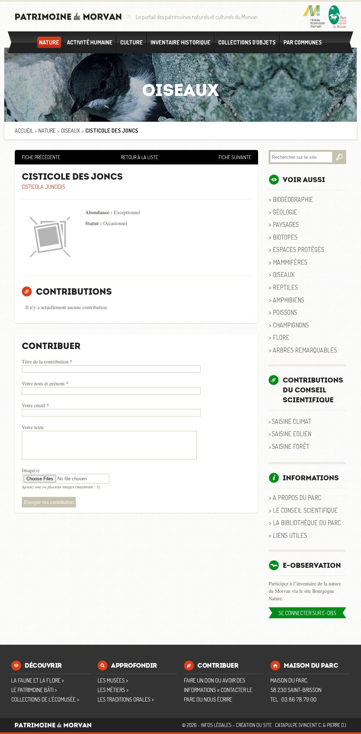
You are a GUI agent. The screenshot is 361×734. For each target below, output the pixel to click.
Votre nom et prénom (45, 383)
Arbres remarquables (305, 350)
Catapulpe (286, 725)
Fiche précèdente (41, 157)
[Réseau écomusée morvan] (314, 16)
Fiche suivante (235, 157)
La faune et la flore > (37, 680)
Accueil (24, 130)
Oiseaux (70, 130)
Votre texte (33, 427)
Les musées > (113, 680)
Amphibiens (288, 300)
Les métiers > (113, 689)
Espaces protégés (298, 249)
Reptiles (285, 287)
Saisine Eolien (291, 433)
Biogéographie (293, 199)
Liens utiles (290, 535)
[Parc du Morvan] (337, 16)
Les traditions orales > (126, 699)
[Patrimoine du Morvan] (68, 17)
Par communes (302, 42)
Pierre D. (336, 725)
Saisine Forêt (291, 446)
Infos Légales (216, 725)
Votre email (35, 405)
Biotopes (285, 237)
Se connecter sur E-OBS (307, 612)
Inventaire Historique (180, 42)
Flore (281, 337)
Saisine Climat (291, 421)
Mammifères (290, 262)
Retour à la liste (139, 157)
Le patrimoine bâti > (34, 689)
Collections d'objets (247, 42)
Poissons (285, 312)
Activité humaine (89, 42)
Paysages (286, 224)
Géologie (285, 212)
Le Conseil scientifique (305, 510)
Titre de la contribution (47, 361)
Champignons (291, 325)
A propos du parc (297, 497)
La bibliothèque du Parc (307, 522)
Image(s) (30, 470)
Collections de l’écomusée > (45, 699)
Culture (131, 42)
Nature (49, 42)
